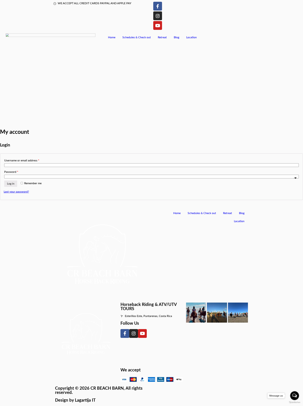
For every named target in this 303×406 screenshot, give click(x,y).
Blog (176, 37)
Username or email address (21, 160)
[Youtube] (157, 25)
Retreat (162, 37)
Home (111, 37)
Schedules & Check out (136, 37)
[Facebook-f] (157, 6)
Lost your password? (16, 191)
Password (11, 172)
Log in (10, 183)
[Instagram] (157, 15)
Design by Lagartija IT (75, 400)
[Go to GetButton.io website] (294, 402)
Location (191, 37)
